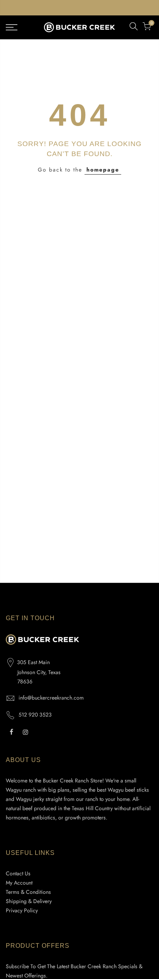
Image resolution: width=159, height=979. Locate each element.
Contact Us (18, 873)
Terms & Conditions (28, 892)
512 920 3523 (35, 714)
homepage (102, 169)
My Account (19, 882)
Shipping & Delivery (29, 901)
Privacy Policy (22, 910)
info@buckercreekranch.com (51, 697)
